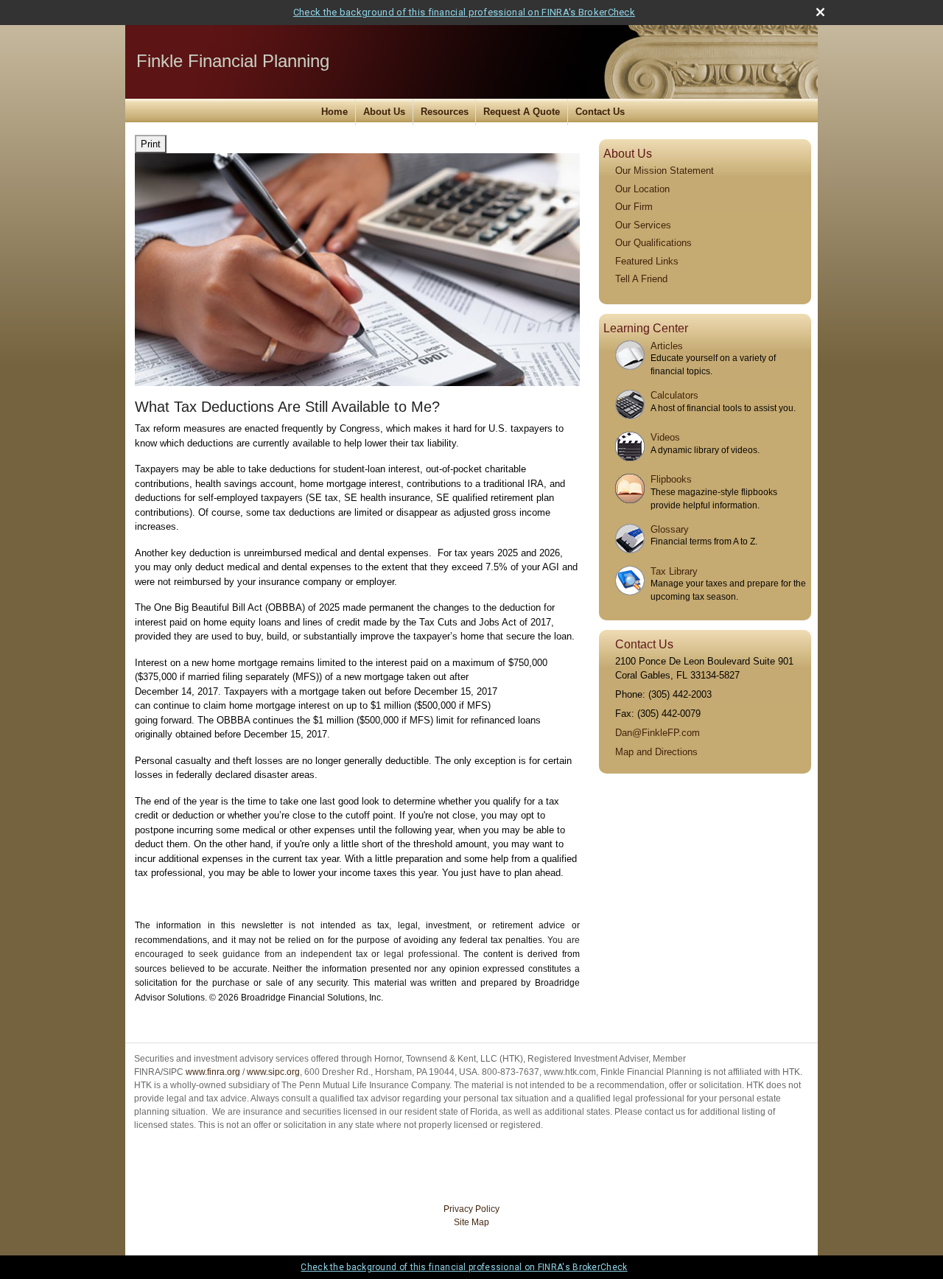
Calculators (674, 395)
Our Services (643, 225)
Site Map (471, 1222)
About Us (384, 111)
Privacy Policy (471, 1209)
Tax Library (674, 571)
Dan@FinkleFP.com (657, 732)
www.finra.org (213, 1072)
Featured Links (647, 261)
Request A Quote (521, 111)
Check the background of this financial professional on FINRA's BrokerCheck (464, 12)
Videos (665, 437)
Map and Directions (656, 751)
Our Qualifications (653, 242)
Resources (445, 111)
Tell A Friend (641, 278)
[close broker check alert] (820, 12)
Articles (667, 345)
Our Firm (634, 206)
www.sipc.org (273, 1072)
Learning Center (645, 328)
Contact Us (600, 111)
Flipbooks (671, 479)
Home (334, 111)
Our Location (642, 189)
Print (151, 144)
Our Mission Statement (664, 170)
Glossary (670, 529)
